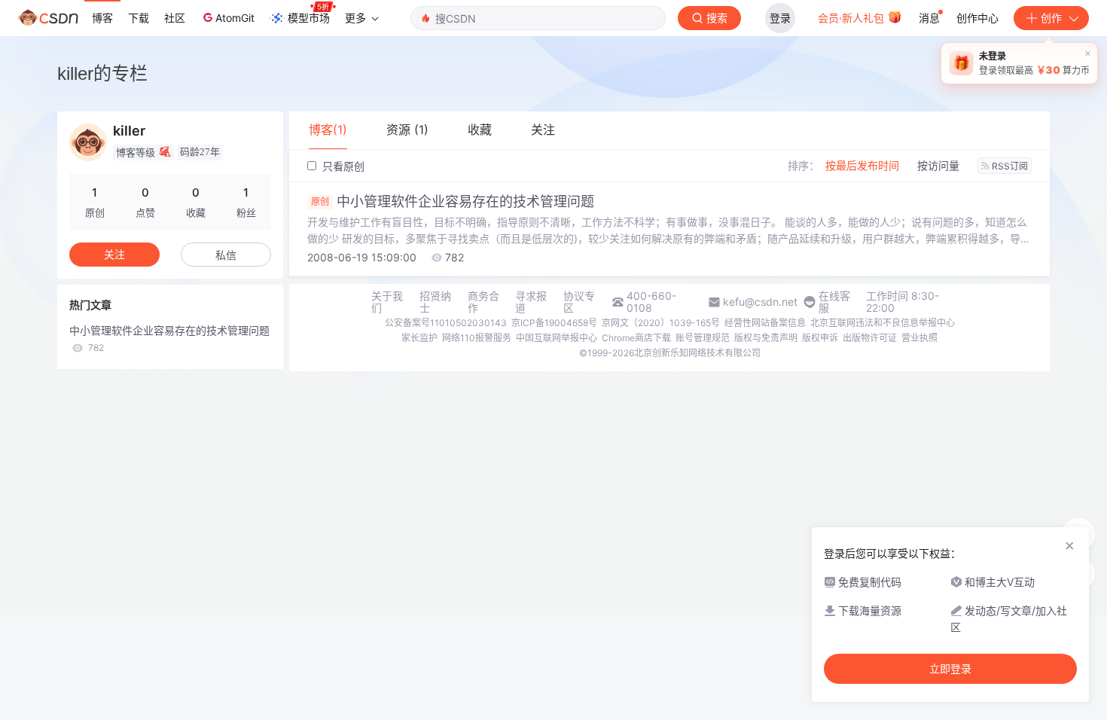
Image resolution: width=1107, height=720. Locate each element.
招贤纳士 (435, 302)
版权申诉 (820, 337)
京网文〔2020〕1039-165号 (661, 322)
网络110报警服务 (476, 337)
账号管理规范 (702, 337)
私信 (225, 255)
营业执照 (919, 337)
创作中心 (977, 17)
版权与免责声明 (765, 337)
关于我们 (387, 302)
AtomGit (235, 17)
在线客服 (834, 302)
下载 (138, 17)
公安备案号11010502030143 (446, 322)
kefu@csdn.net (760, 302)
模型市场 (309, 17)
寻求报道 (531, 302)
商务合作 (483, 302)
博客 (102, 17)
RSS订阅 (1010, 166)
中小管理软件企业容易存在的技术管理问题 (452, 201)
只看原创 (341, 166)
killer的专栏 (102, 73)
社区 (174, 17)
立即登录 (950, 669)
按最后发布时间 (862, 165)
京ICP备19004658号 (554, 322)
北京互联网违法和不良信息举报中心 (882, 322)
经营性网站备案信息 (765, 322)
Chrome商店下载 (636, 337)
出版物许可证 (870, 337)
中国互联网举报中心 (556, 337)
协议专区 (579, 302)
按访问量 (938, 165)
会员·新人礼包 (852, 17)
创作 (1051, 17)
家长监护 (419, 337)
